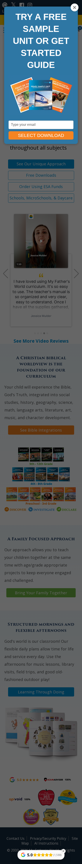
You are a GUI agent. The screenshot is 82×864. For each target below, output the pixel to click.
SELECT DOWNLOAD (41, 135)
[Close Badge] (63, 851)
